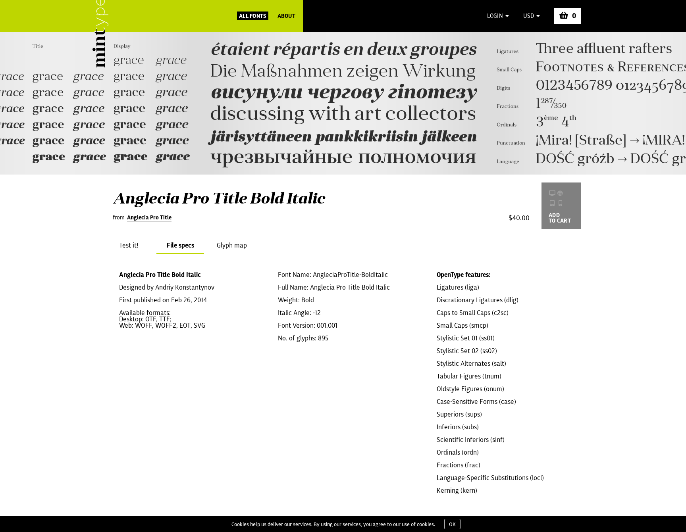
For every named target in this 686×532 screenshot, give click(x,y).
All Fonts (252, 15)
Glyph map (232, 245)
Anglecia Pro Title (149, 217)
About (286, 15)
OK (452, 524)
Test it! (129, 245)
